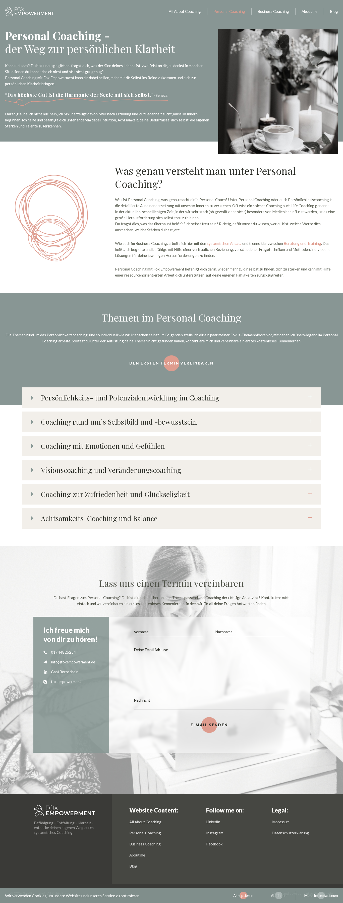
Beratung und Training (302, 243)
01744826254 (63, 652)
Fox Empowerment (29, 11)
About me (309, 11)
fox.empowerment (66, 681)
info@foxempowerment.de (73, 662)
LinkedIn (213, 822)
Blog (334, 11)
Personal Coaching (229, 11)
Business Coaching (273, 11)
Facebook (214, 844)
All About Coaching (185, 11)
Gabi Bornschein (64, 671)
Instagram (214, 833)
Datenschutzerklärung (290, 833)
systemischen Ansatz (224, 243)
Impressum (281, 822)
